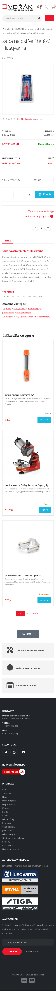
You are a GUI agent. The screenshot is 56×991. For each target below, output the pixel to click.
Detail (43, 420)
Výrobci (10, 29)
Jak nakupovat (8, 830)
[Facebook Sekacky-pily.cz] (6, 752)
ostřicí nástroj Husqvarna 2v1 (19, 394)
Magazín (5, 808)
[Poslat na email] (48, 228)
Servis (5, 815)
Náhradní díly (8, 819)
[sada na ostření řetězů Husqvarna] (28, 88)
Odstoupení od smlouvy (13, 838)
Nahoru (27, 634)
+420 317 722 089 (10, 726)
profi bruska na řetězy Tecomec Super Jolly (26, 485)
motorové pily (34, 29)
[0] (39, 7)
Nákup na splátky (10, 834)
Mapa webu (7, 845)
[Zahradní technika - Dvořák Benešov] (17, 7)
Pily (17, 316)
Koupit (47, 194)
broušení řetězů (11, 33)
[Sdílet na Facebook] (35, 228)
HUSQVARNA (20, 29)
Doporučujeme (9, 800)
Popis (8, 240)
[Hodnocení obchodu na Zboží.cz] (13, 771)
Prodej (5, 812)
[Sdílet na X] (41, 228)
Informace (6, 823)
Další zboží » (32, 613)
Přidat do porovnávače (38, 211)
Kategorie (9, 316)
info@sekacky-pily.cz (11, 733)
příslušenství (47, 29)
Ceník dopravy (8, 827)
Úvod (4, 789)
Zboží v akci (7, 793)
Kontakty (6, 841)
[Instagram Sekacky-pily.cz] (14, 752)
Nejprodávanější (9, 804)
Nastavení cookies (10, 849)
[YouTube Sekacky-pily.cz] (23, 752)
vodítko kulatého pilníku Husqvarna (23, 575)
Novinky (5, 797)
